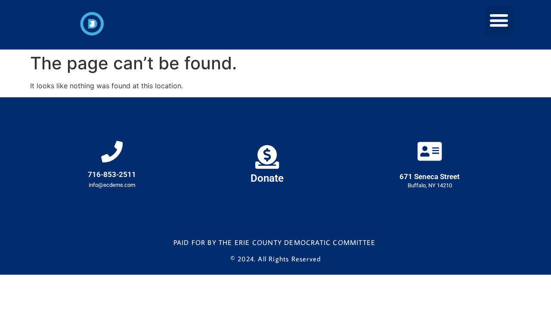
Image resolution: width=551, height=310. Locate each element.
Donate (267, 178)
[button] (499, 20)
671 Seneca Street (429, 176)
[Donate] (267, 157)
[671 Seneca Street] (429, 151)
